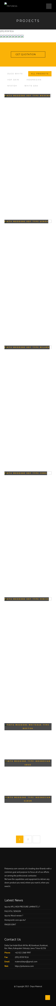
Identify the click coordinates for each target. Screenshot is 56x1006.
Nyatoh (12, 86)
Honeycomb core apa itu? (15, 920)
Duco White (15, 74)
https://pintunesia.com (24, 966)
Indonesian (34, 80)
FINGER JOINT (10, 924)
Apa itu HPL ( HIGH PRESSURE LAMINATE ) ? (22, 906)
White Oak (31, 86)
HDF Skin (13, 80)
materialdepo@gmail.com (26, 961)
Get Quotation (26, 54)
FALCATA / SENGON (12, 911)
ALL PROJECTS (40, 74)
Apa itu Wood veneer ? (13, 915)
